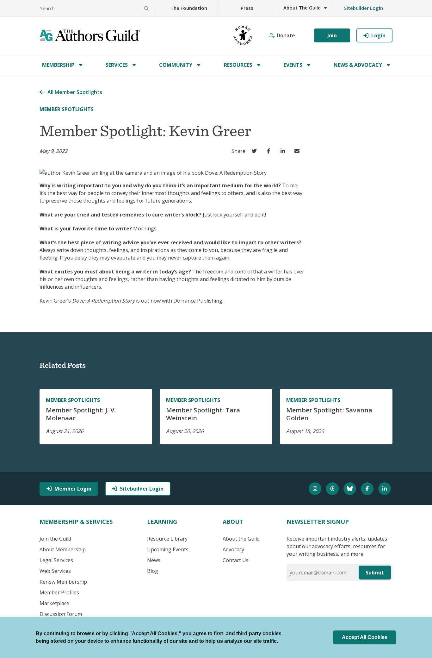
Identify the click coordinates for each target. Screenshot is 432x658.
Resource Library (167, 538)
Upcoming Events (167, 549)
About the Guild (241, 538)
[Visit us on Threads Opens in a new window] (333, 488)
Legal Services (56, 560)
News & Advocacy (358, 64)
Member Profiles (59, 592)
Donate (286, 35)
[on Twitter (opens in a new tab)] (256, 150)
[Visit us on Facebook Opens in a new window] (368, 488)
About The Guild (302, 7)
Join (332, 35)
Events (293, 64)
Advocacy (233, 549)
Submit (375, 572)
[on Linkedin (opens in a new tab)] (284, 150)
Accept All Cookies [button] (364, 637)
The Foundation (188, 8)
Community (175, 64)
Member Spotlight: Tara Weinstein (203, 414)
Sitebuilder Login (363, 8)
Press (247, 8)
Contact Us (236, 560)
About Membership (63, 549)
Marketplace (54, 603)
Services (117, 64)
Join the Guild (55, 538)
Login (378, 35)
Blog (152, 570)
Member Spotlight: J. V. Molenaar (81, 414)
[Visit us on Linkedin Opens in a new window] (385, 488)
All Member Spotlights (74, 92)
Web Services (55, 570)
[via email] (298, 150)
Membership (58, 64)
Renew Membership (63, 581)
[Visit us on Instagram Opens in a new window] (316, 488)
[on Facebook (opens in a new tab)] (270, 150)
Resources (238, 64)
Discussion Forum (61, 614)
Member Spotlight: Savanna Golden (329, 414)
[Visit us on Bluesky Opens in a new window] (350, 488)
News (153, 560)
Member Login (72, 488)
